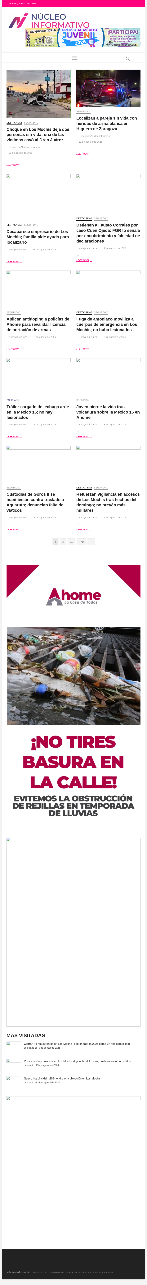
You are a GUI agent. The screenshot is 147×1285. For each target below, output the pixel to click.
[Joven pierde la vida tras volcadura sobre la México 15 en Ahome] (108, 377)
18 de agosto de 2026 (44, 337)
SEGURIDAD (31, 122)
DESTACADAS (14, 122)
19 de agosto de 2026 (114, 248)
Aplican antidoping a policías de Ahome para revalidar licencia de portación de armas (38, 324)
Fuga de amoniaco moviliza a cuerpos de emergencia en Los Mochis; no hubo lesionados (106, 324)
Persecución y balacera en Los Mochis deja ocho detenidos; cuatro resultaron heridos (77, 1061)
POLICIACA (13, 400)
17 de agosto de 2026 (44, 424)
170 (82, 541)
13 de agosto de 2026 (114, 424)
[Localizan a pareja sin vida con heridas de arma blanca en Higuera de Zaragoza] (108, 88)
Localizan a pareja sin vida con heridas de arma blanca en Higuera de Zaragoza (106, 123)
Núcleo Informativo (19, 1272)
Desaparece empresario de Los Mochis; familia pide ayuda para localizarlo (38, 237)
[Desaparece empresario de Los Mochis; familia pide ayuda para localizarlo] (39, 197)
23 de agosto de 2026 (20, 153)
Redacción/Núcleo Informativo (24, 147)
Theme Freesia (56, 1272)
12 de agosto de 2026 (114, 517)
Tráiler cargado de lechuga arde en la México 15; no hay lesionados (38, 412)
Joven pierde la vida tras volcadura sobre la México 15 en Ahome (108, 412)
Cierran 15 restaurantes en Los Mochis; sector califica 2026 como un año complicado (77, 1044)
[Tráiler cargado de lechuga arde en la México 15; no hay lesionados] (39, 377)
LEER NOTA (18, 165)
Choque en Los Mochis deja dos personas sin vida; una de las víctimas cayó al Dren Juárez (38, 134)
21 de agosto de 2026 (44, 249)
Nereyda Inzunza (17, 249)
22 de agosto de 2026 (90, 142)
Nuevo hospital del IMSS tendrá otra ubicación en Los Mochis (62, 1078)
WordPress (71, 1272)
